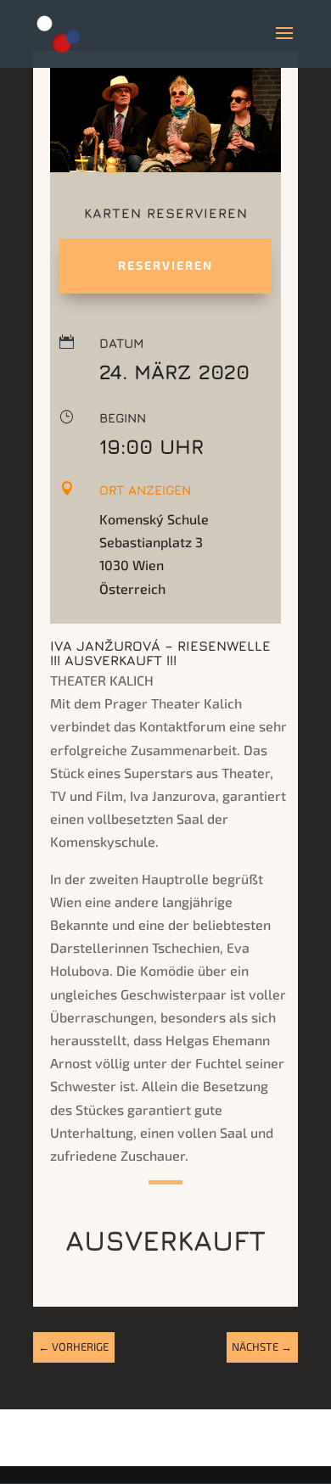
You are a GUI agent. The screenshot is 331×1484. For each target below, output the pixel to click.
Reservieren (165, 265)
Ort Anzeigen (145, 490)
